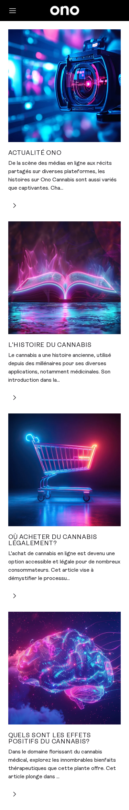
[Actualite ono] (64, 85)
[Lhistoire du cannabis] (64, 277)
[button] (15, 10)
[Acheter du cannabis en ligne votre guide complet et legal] (64, 469)
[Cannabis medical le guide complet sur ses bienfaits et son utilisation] (64, 668)
